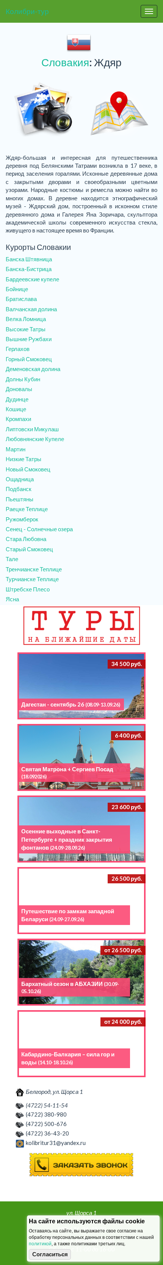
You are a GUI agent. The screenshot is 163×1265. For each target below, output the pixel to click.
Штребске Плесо (28, 589)
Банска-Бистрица (29, 268)
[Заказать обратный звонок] (81, 1165)
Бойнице (17, 288)
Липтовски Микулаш (32, 429)
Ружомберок (22, 519)
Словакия (65, 62)
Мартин (15, 449)
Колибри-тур (27, 11)
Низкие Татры (23, 458)
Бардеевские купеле (32, 279)
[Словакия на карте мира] (119, 110)
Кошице (16, 409)
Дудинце (17, 399)
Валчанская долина (31, 309)
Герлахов (18, 348)
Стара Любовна (26, 538)
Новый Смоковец (28, 469)
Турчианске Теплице (32, 579)
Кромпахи (18, 418)
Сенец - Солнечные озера (39, 529)
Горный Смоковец (29, 359)
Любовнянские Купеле (35, 438)
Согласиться (50, 1254)
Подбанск (18, 488)
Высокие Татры (25, 329)
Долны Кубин (23, 379)
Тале (12, 558)
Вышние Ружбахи (29, 338)
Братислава (21, 298)
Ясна (12, 599)
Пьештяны (19, 499)
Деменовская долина (33, 368)
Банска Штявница (29, 259)
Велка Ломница (26, 318)
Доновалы (19, 388)
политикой (40, 1243)
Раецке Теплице (27, 508)
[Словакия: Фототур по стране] (43, 110)
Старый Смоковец (29, 549)
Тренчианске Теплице (34, 569)
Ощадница (20, 479)
